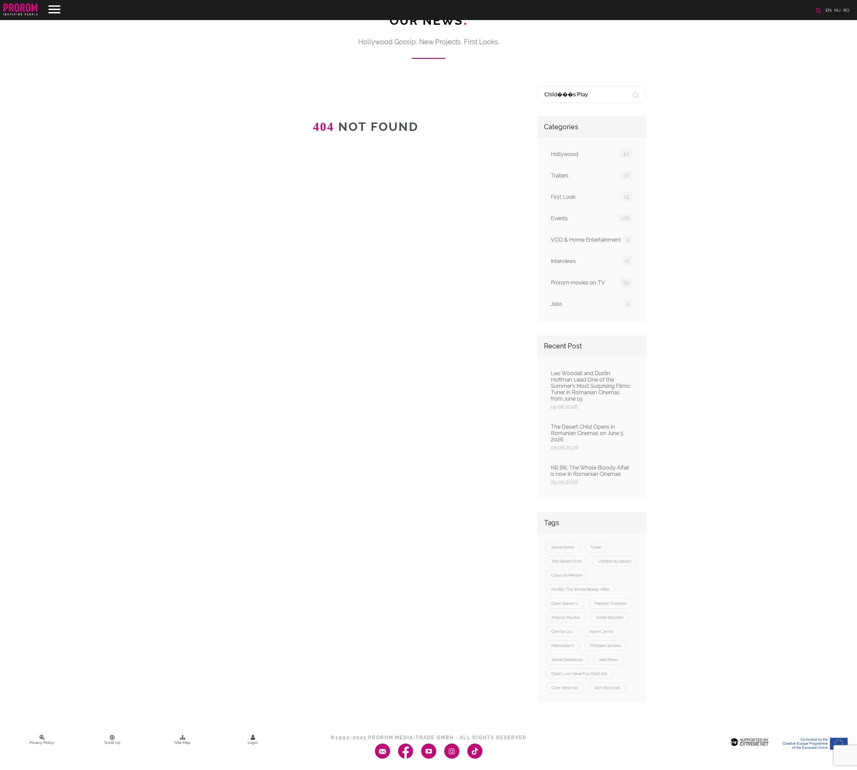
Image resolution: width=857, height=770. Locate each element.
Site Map (182, 742)
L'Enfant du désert (614, 561)
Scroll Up (112, 742)
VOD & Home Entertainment (590, 239)
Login (253, 742)
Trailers (590, 175)
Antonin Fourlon (565, 617)
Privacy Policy (41, 742)
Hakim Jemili (601, 631)
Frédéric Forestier (611, 603)
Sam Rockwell (607, 687)
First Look (590, 196)
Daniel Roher (562, 547)
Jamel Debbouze (566, 659)
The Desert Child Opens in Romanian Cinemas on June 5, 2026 (587, 437)
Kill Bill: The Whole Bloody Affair (580, 589)
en (829, 10)
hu (837, 10)
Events (590, 218)
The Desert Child (566, 561)
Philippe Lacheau (606, 645)
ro (846, 10)
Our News (429, 20)
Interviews (590, 261)
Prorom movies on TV (590, 282)
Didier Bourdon (609, 617)
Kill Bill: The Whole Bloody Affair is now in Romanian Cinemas (590, 474)
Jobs (590, 304)
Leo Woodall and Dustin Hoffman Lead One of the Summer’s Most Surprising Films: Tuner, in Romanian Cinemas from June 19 (590, 390)
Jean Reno (608, 659)
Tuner (596, 547)
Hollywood (590, 154)
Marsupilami (562, 645)
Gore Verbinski (564, 687)
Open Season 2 (564, 603)
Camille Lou (562, 631)
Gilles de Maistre (566, 575)
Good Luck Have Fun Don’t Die (579, 673)
